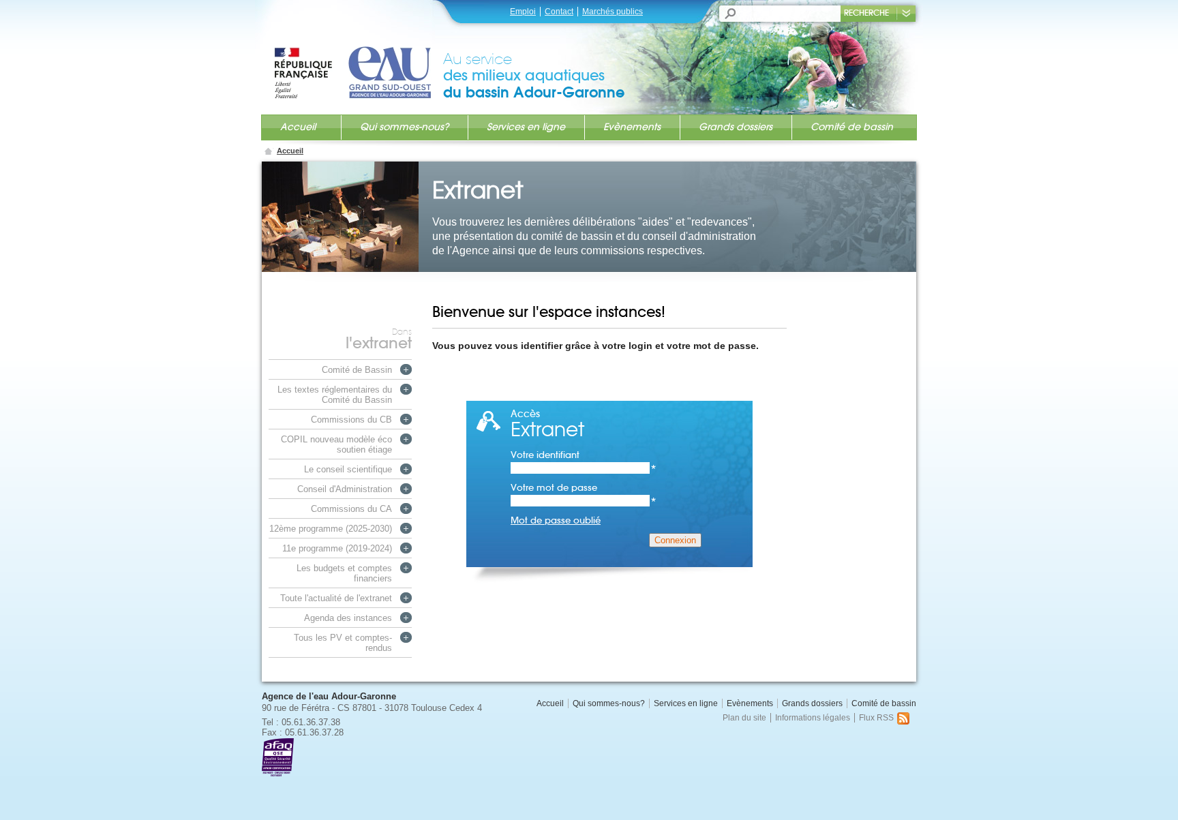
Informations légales (812, 718)
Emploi (523, 11)
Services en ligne (526, 127)
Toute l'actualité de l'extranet (336, 598)
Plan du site (744, 718)
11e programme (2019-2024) (337, 548)
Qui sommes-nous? (404, 127)
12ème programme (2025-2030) (330, 528)
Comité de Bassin (357, 370)
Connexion (675, 540)
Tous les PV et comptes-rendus (343, 643)
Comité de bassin (852, 127)
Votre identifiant (583, 455)
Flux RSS (876, 718)
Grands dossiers (735, 127)
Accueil (298, 127)
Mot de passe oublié (556, 520)
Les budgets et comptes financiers (344, 573)
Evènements (632, 127)
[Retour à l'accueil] (358, 59)
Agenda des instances (348, 618)
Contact (559, 11)
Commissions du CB (351, 419)
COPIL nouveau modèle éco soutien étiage (336, 444)
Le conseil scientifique (348, 469)
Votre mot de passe (583, 487)
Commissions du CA (351, 509)
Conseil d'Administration (344, 489)
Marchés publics (612, 11)
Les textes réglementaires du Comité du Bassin (334, 394)
